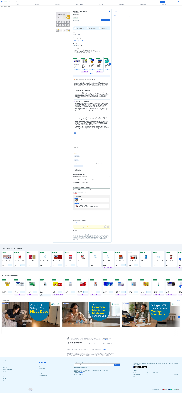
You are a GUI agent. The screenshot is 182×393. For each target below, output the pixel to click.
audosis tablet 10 (80, 354)
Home (2, 6)
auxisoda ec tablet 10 (93, 355)
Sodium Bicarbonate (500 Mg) (79, 40)
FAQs (115, 15)
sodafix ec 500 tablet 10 (71, 355)
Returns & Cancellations (42, 373)
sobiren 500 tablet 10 (96, 353)
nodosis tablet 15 (82, 353)
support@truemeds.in (77, 222)
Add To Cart (105, 20)
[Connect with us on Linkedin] (47, 362)
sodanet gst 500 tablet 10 (72, 354)
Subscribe (117, 364)
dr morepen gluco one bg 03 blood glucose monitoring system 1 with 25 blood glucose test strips (94, 344)
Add (77, 69)
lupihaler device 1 (77, 345)
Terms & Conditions (42, 368)
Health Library (5, 367)
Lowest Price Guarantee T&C (43, 375)
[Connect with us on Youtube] (45, 362)
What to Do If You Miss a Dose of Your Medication (12, 329)
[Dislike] (108, 226)
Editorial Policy (80, 209)
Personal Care (37, 4)
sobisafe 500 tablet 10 (86, 354)
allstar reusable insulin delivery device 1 (89, 348)
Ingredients (85, 75)
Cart (180, 1)
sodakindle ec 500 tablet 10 (85, 355)
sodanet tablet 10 (94, 354)
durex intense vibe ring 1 (84, 349)
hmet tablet (103, 338)
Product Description (78, 75)
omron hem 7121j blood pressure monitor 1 (102, 348)
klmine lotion (77, 339)
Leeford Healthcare (76, 12)
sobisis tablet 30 (106, 355)
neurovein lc (90, 339)
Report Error (75, 193)
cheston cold (79, 338)
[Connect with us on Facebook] (42, 362)
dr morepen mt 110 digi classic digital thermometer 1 (75, 343)
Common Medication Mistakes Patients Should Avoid (73, 329)
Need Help (4, 378)
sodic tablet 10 (78, 355)
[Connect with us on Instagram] (39, 362)
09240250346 (83, 222)
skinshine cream (84, 338)
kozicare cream (95, 339)
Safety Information (103, 75)
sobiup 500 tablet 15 (109, 354)
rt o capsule (98, 338)
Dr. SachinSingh (82, 199)
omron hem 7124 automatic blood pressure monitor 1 (89, 345)
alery (87, 339)
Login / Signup (174, 1)
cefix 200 (99, 339)
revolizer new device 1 (98, 349)
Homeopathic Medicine (143, 4)
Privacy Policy (41, 370)
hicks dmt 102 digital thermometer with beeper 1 (75, 348)
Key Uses (91, 75)
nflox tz (73, 339)
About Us (4, 362)
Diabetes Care (101, 4)
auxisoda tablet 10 (70, 353)
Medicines (17, 4)
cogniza (75, 338)
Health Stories (5, 365)
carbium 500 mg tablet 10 (101, 354)
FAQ (3, 380)
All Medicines (5, 374)
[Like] (105, 226)
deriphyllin (103, 339)
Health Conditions (57, 4)
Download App (168, 1)
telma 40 (68, 338)
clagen (81, 339)
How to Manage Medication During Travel (131, 329)
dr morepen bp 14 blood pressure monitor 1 (90, 343)
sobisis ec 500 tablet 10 (104, 353)
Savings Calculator (6, 383)
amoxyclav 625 (93, 338)
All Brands (4, 376)
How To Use (96, 75)
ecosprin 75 (89, 338)
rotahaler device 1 (100, 343)
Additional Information (125, 14)
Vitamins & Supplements (79, 4)
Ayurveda (4, 371)
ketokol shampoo (108, 338)
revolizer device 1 (100, 345)
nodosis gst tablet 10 (89, 353)
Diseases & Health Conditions (7, 369)
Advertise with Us (5, 385)
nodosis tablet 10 (76, 353)
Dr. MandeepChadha (83, 205)
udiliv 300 (72, 338)
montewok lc (69, 339)
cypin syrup (84, 339)
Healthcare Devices (121, 4)
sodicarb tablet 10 (100, 355)
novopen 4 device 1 (92, 349)
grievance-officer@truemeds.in (82, 376)
